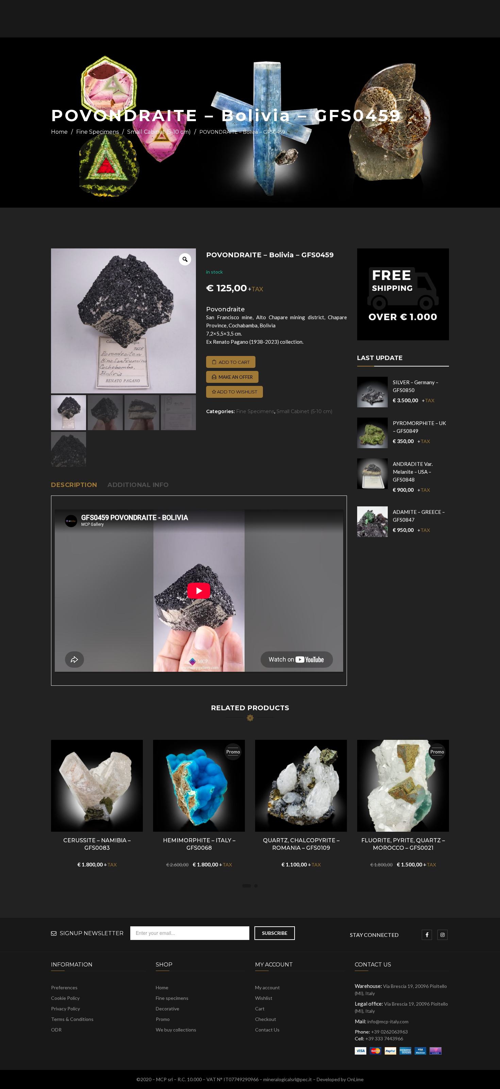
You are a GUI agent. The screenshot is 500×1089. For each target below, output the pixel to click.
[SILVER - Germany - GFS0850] (372, 392)
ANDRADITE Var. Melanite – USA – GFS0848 (413, 472)
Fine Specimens (97, 132)
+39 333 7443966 (384, 1038)
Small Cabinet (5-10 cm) (159, 132)
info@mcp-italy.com (388, 1021)
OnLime (355, 1079)
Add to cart (234, 362)
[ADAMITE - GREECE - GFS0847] (372, 521)
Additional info (138, 485)
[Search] (410, 19)
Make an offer (236, 377)
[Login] (443, 18)
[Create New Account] (451, 18)
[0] (463, 19)
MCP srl (164, 1079)
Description (74, 485)
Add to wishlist (236, 391)
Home (59, 132)
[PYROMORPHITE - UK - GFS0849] (372, 433)
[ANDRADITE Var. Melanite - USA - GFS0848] (372, 473)
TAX (257, 289)
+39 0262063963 (389, 1032)
